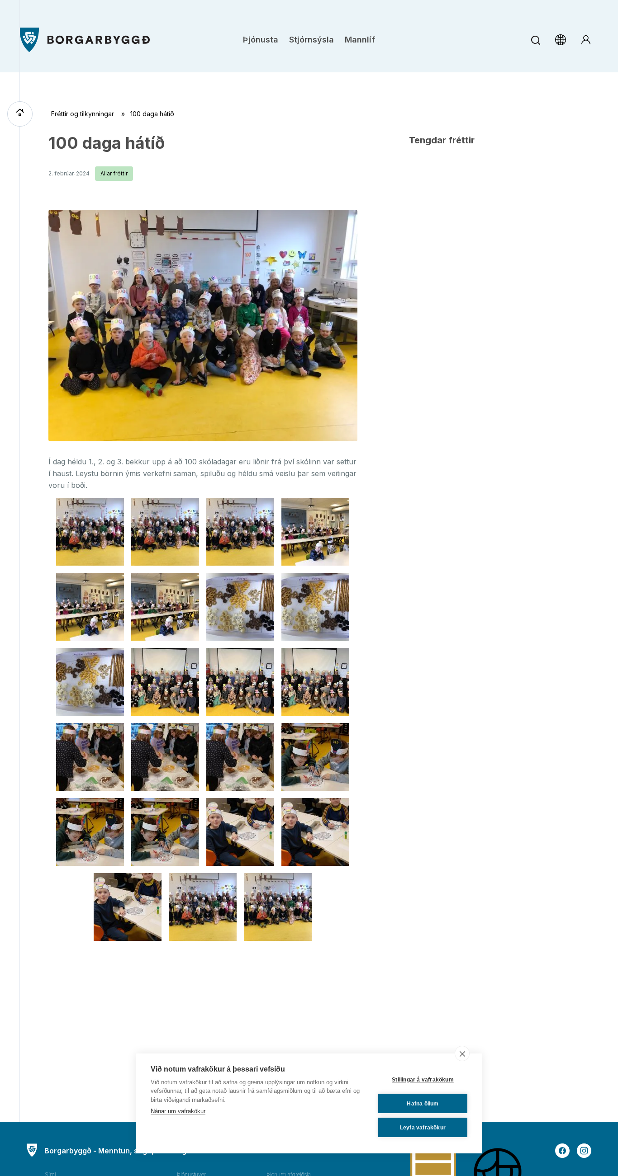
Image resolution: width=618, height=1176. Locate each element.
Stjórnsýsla (311, 39)
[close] (462, 1053)
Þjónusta (260, 39)
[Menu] (84, 40)
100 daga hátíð (106, 143)
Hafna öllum (422, 1103)
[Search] (535, 40)
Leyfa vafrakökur (423, 1127)
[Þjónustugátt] (586, 39)
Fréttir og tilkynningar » (90, 114)
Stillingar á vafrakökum (423, 1080)
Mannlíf (360, 39)
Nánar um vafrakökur (178, 1111)
